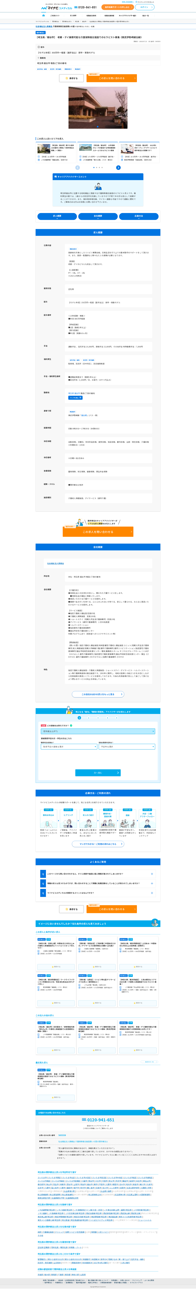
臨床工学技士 (93, 1282)
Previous (77, 167)
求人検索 (73, 15)
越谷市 (84, 21)
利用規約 (114, 1280)
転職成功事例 (91, 15)
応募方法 (139, 215)
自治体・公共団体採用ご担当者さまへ (71, 1280)
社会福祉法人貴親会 (55, 563)
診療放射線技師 (105, 1282)
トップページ (43, 15)
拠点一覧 (146, 15)
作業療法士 (59, 1282)
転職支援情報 (109, 15)
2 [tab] (97, 167)
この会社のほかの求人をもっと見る (98, 694)
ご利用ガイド (55, 15)
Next (118, 167)
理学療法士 (55, 21)
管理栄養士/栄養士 (120, 1282)
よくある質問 (149, 1280)
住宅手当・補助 (42, 69)
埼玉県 (77, 21)
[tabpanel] (98, 108)
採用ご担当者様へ (128, 2)
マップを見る (74, 398)
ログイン (144, 7)
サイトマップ (137, 1280)
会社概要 (98, 215)
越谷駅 (84, 415)
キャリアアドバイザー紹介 (128, 15)
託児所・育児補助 (55, 69)
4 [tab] (102, 167)
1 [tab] (98, 127)
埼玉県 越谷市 (74, 393)
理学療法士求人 (67, 21)
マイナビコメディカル (42, 21)
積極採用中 (68, 69)
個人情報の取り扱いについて (98, 1280)
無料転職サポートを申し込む (117, 7)
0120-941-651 (85, 7)
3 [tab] (99, 167)
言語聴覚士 (70, 1282)
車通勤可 (77, 69)
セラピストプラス (136, 1282)
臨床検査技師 (81, 1282)
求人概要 (57, 215)
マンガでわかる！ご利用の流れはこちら (98, 843)
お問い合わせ (125, 1280)
